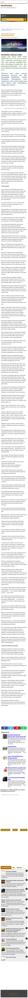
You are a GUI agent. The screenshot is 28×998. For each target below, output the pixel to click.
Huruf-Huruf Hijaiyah (11, 871)
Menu (4, 16)
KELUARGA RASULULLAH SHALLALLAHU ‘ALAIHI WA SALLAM (17, 736)
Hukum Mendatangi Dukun (13, 948)
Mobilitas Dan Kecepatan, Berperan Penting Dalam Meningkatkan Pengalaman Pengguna (15, 930)
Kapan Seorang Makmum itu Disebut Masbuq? (15, 757)
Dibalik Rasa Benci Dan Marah (13, 900)
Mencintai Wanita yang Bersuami (17, 768)
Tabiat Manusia (12, 746)
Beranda (15, 829)
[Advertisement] (14, 11)
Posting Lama (23, 829)
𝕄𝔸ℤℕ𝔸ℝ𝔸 (17, 993)
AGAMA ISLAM (15, 37)
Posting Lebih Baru (5, 829)
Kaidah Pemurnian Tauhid (12, 909)
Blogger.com (16, 995)
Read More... (11, 743)
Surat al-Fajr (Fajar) (11, 957)
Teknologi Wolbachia (11, 939)
